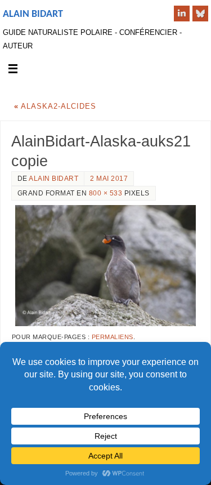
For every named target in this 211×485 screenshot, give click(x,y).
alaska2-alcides (55, 106)
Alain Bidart (33, 14)
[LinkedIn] (182, 13)
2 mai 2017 (109, 179)
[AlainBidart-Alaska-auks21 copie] (105, 265)
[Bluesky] (200, 13)
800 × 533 (106, 193)
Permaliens (112, 336)
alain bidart (53, 179)
